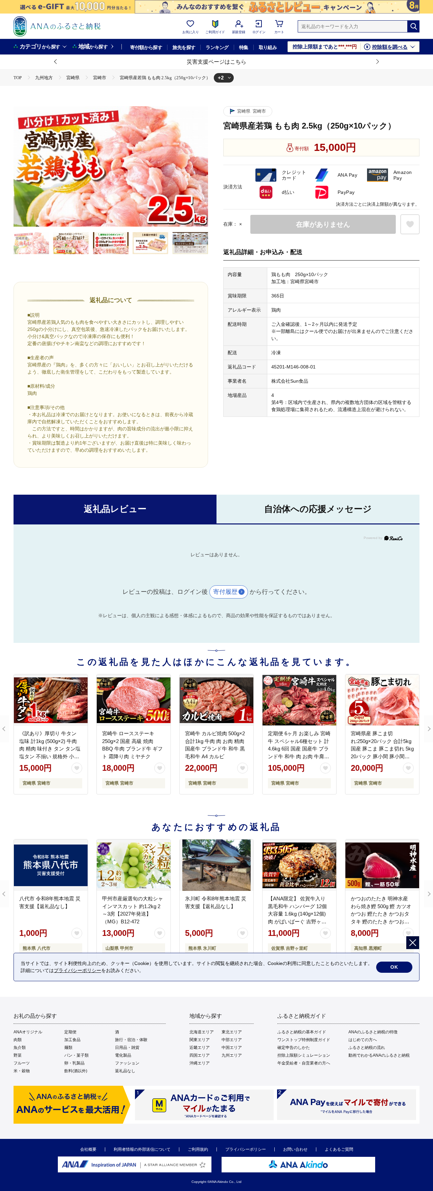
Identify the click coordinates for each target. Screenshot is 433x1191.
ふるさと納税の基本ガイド (301, 1032)
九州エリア (232, 1055)
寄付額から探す (146, 47)
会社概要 (88, 1149)
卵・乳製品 (74, 1063)
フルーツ (22, 1063)
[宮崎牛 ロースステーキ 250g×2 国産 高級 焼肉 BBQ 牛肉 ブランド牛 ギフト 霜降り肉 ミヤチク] (133, 700)
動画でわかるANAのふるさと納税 (379, 1055)
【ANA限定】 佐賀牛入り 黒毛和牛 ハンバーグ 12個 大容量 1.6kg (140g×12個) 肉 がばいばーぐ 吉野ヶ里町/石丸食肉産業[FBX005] (297, 914)
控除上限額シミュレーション (303, 1055)
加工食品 (72, 1039)
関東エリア (199, 1039)
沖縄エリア (199, 1063)
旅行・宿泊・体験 (131, 1039)
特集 (243, 47)
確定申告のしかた (293, 1047)
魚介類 (20, 1047)
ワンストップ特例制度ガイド (303, 1039)
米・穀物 (22, 1071)
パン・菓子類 (76, 1055)
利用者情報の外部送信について (142, 1149)
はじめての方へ (362, 1039)
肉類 (18, 1039)
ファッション (127, 1063)
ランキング (217, 47)
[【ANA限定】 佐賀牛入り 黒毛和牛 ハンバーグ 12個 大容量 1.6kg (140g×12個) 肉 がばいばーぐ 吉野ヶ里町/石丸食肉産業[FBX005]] (299, 865)
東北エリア (232, 1032)
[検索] (413, 26)
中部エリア (232, 1039)
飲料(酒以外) (75, 1071)
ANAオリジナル (28, 1032)
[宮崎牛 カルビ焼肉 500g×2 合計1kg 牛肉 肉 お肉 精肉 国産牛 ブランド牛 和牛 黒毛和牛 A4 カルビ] (216, 700)
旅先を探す (184, 47)
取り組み (268, 47)
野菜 (18, 1055)
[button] (56, 62)
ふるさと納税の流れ (366, 1047)
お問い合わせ (295, 1149)
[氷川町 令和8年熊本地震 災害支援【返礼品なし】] (216, 865)
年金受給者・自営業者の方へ (303, 1063)
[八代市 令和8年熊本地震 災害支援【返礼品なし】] (51, 865)
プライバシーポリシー (245, 1149)
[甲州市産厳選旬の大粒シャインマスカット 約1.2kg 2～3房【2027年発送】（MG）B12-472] (133, 865)
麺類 (68, 1047)
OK (394, 967)
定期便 (70, 1032)
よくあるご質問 (339, 1149)
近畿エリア (199, 1047)
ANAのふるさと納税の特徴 (372, 1032)
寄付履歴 (225, 591)
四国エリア (199, 1055)
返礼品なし (125, 1071)
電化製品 (123, 1055)
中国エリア (232, 1047)
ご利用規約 (198, 1149)
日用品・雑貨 (127, 1047)
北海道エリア (201, 1032)
